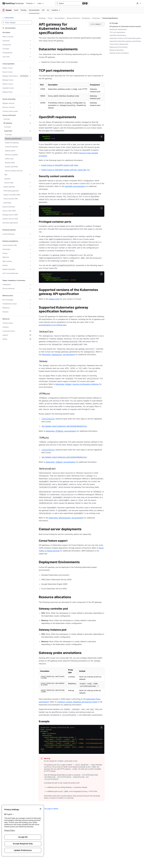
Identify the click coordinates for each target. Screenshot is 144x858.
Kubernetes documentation (58, 355)
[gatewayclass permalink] (56, 332)
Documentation (60, 18)
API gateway (86, 18)
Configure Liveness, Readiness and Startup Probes (77, 702)
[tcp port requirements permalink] (76, 71)
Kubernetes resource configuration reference (77, 384)
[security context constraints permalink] (76, 176)
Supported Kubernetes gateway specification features (126, 41)
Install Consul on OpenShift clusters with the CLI (65, 170)
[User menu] (138, 3)
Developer (42, 18)
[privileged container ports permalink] (73, 222)
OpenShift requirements (118, 35)
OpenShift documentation (75, 186)
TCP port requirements (117, 32)
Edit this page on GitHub (49, 809)
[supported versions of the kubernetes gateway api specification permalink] (103, 290)
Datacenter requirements (118, 29)
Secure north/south (73, 18)
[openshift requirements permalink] (78, 117)
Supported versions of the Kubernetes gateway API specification (126, 38)
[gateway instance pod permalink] (68, 630)
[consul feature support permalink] (69, 541)
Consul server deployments (119, 44)
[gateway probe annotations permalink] (83, 653)
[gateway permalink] (50, 361)
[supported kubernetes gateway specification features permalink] (103, 307)
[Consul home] (7, 10)
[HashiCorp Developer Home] (13, 3)
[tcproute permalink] (51, 438)
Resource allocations (117, 50)
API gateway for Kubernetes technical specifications (126, 26)
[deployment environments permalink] (82, 562)
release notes (54, 299)
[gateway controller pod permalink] (70, 609)
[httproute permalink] (52, 394)
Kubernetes (96, 18)
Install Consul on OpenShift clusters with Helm (59, 165)
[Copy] (101, 136)
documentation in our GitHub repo (52, 325)
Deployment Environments (119, 47)
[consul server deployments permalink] (83, 529)
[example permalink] (51, 721)
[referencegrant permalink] (58, 469)
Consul (50, 18)
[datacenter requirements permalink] (80, 49)
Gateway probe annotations (119, 53)
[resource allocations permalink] (73, 597)
